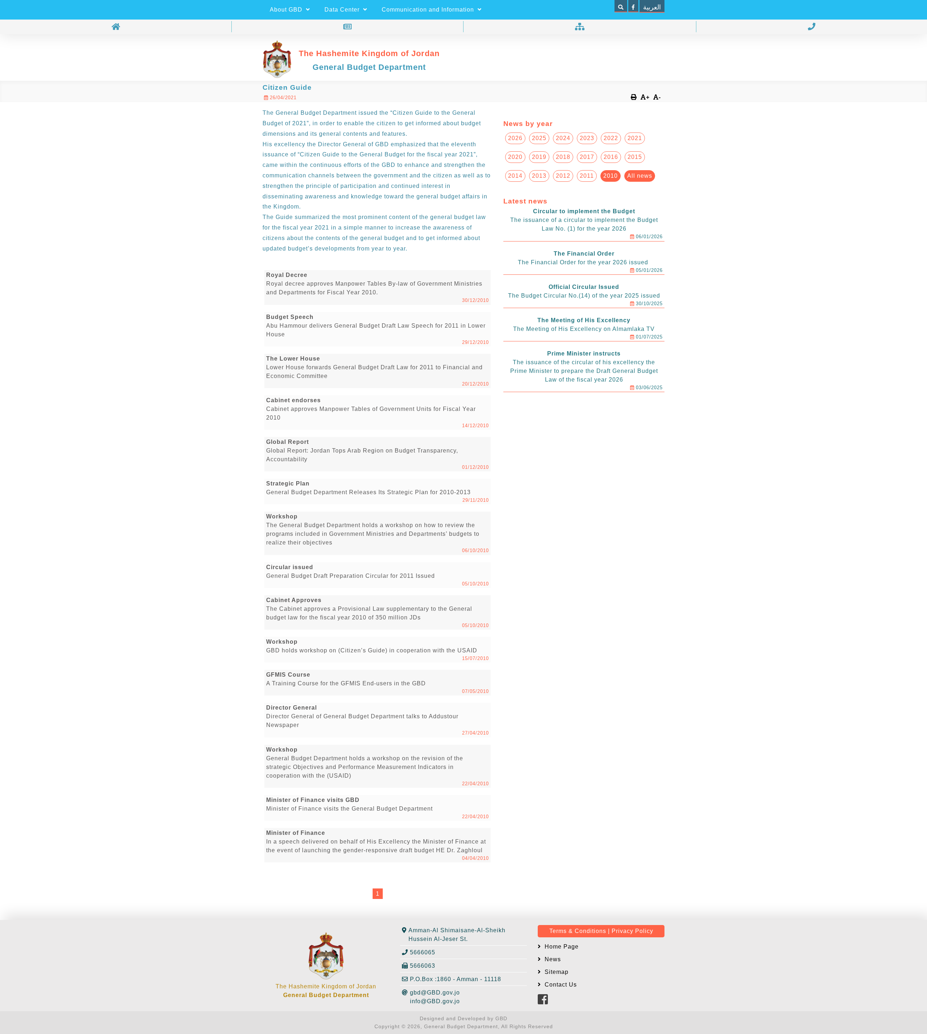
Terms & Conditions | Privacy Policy (601, 931)
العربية (652, 7)
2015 (635, 157)
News (552, 959)
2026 (515, 138)
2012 (563, 176)
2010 (610, 176)
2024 (563, 138)
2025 (539, 138)
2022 (611, 138)
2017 (587, 157)
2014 (515, 176)
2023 (587, 138)
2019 (539, 157)
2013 (539, 176)
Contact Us (560, 985)
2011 (587, 176)
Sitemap (556, 972)
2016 (611, 157)
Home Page (561, 946)
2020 (515, 157)
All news (639, 176)
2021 (635, 138)
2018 (563, 157)
